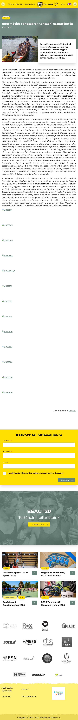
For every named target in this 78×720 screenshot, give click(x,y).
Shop (63, 4)
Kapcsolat (6, 696)
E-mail (6, 462)
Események (43, 4)
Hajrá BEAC (56, 4)
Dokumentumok (28, 696)
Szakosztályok (30, 4)
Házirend (25, 689)
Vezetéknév (7, 441)
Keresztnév (7, 451)
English (72, 411)
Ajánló (6, 18)
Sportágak (19, 4)
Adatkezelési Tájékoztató (7, 689)
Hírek (50, 4)
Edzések (11, 4)
